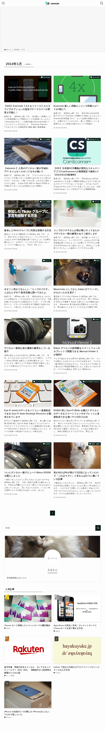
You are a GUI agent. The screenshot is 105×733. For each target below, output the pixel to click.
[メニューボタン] (3, 3)
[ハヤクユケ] (52, 3)
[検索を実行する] (98, 528)
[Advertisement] (52, 28)
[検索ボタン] (101, 3)
